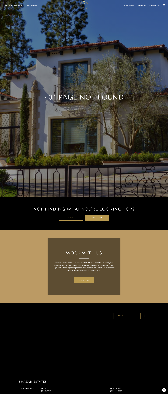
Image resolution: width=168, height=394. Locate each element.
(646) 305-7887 (116, 391)
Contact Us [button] (84, 280)
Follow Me (122, 316)
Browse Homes (97, 218)
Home (70, 218)
